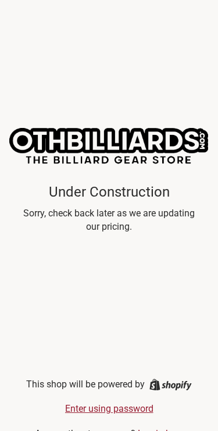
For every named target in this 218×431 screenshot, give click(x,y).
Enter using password (109, 408)
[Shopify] (170, 385)
